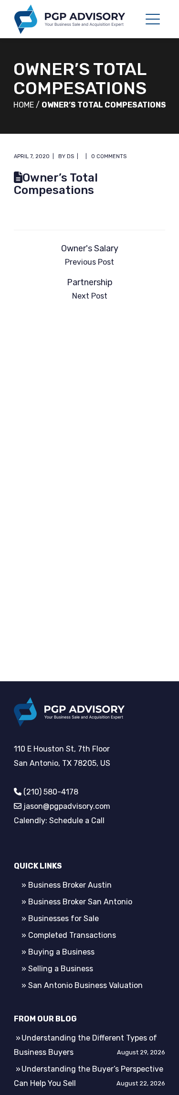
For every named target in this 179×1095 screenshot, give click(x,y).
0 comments (108, 156)
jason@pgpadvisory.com (66, 806)
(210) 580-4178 (50, 791)
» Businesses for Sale (60, 918)
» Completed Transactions (68, 935)
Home (23, 104)
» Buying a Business (58, 951)
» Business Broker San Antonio (76, 901)
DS (70, 156)
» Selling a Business (57, 968)
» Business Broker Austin (66, 885)
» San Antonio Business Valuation (82, 985)
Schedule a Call (77, 820)
